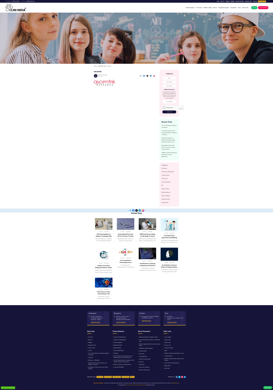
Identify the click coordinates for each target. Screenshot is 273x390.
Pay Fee (90, 350)
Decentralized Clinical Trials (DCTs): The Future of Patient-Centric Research (168, 147)
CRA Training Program (119, 350)
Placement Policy (92, 345)
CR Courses (199, 7)
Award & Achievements (144, 369)
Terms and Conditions (144, 367)
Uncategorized (165, 202)
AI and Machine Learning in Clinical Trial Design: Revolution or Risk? (169, 267)
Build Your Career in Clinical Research (122, 364)
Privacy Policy (168, 342)
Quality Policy (168, 339)
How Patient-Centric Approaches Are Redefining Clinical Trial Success (169, 237)
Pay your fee (262, 1)
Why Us (215, 7)
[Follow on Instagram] (182, 377)
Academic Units (248, 1)
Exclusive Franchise (240, 1)
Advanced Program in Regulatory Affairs (148, 337)
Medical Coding (208, 7)
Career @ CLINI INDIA (119, 367)
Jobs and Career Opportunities (172, 363)
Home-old (90, 337)
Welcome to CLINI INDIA (93, 360)
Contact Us (255, 1)
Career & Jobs (91, 347)
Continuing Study (143, 356)
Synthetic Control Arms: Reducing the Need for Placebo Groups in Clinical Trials (103, 267)
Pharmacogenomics (166, 192)
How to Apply (168, 337)
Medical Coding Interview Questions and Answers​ (174, 359)
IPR (162, 185)
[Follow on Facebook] (177, 377)
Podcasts (116, 353)
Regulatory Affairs (166, 199)
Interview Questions (166, 182)
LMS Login (254, 7)
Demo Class (245, 7)
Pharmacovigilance (166, 195)
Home (218, 1)
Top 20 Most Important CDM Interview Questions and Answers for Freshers (169, 132)
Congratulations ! (169, 356)
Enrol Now (90, 357)
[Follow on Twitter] (179, 377)
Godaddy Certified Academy (146, 348)
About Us (223, 1)
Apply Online (168, 365)
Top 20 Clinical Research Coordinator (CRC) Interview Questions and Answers (124, 361)
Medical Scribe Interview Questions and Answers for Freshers (97, 363)
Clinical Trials (165, 178)
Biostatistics (164, 168)
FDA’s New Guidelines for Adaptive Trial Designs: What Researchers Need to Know (168, 140)
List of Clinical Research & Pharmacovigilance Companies (98, 354)
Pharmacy (141, 361)
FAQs (166, 350)
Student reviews (143, 351)
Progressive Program (223, 7)
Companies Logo (102, 66)
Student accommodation (145, 359)
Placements (234, 7)
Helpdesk (228, 1)
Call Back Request (263, 7)
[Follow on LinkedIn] (185, 377)
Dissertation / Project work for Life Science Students (98, 368)
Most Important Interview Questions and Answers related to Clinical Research (123, 356)
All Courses (141, 353)
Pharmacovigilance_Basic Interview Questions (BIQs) (149, 345)
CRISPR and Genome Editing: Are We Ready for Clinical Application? (169, 154)
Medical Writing (117, 347)
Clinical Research (190, 7)
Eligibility (232, 1)
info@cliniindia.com (175, 383)
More (239, 7)
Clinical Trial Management (120, 337)
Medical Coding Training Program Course (174, 353)
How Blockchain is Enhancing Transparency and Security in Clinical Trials (147, 265)
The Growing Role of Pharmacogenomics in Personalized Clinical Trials (125, 262)
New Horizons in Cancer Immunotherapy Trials (103, 293)
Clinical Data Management (168, 171)
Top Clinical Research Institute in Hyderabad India (149, 340)
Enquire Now (268, 387)
